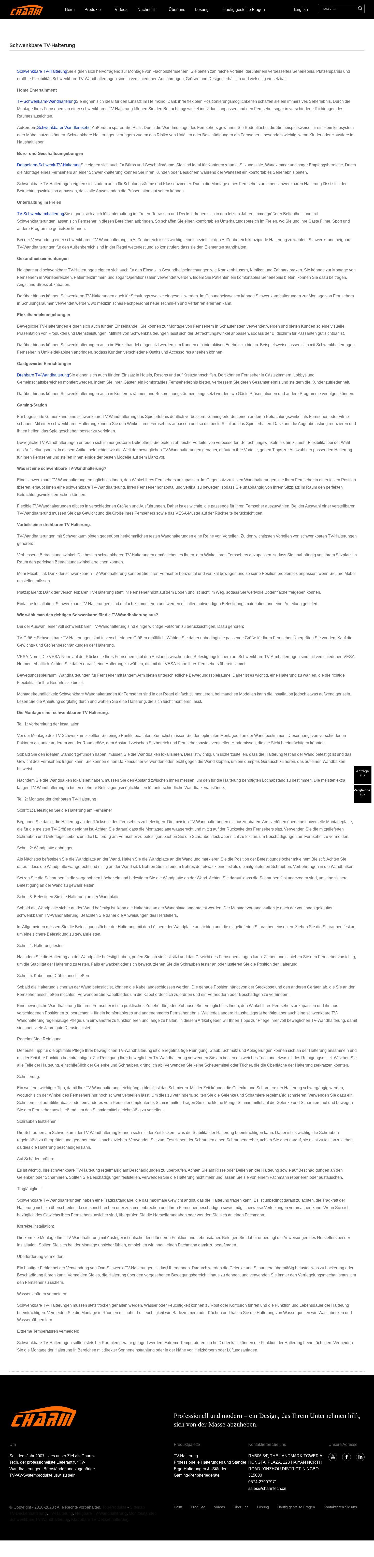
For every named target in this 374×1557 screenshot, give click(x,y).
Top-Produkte (114, 1507)
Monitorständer (142, 1513)
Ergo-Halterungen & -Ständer (200, 1469)
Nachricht (146, 9)
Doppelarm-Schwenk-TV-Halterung (49, 165)
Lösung (263, 1507)
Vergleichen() (362, 792)
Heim (70, 9)
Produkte (92, 9)
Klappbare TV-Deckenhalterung (99, 1519)
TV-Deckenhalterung (28, 1513)
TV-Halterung (186, 1456)
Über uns (177, 9)
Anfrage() (362, 773)
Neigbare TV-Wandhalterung (101, 1513)
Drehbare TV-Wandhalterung (43, 375)
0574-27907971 (262, 1482)
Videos (121, 9)
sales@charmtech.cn (267, 1488)
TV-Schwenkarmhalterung (40, 214)
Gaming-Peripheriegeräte (197, 1475)
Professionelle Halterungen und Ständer (210, 1462)
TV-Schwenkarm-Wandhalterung (46, 101)
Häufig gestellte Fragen (244, 9)
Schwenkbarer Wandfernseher (64, 127)
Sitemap (137, 1507)
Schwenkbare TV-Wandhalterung (39, 1519)
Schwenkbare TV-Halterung (42, 71)
